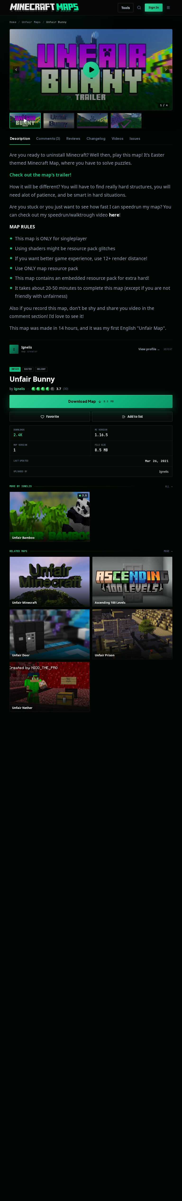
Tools (125, 7)
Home (12, 22)
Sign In (154, 7)
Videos (117, 138)
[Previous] (16, 69)
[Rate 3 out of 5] (43, 389)
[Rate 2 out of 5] (38, 389)
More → (168, 551)
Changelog (95, 138)
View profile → (149, 349)
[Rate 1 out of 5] (34, 389)
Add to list (135, 416)
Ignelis (19, 389)
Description (20, 138)
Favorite (52, 416)
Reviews (73, 138)
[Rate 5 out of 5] (52, 389)
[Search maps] (139, 7)
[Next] (165, 69)
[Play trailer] (91, 69)
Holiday (41, 369)
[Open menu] (168, 7)
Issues (135, 138)
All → (169, 486)
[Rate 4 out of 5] (48, 389)
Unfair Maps (31, 22)
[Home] (44, 8)
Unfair (15, 369)
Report (168, 349)
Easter (28, 369)
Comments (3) (48, 138)
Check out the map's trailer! (40, 175)
